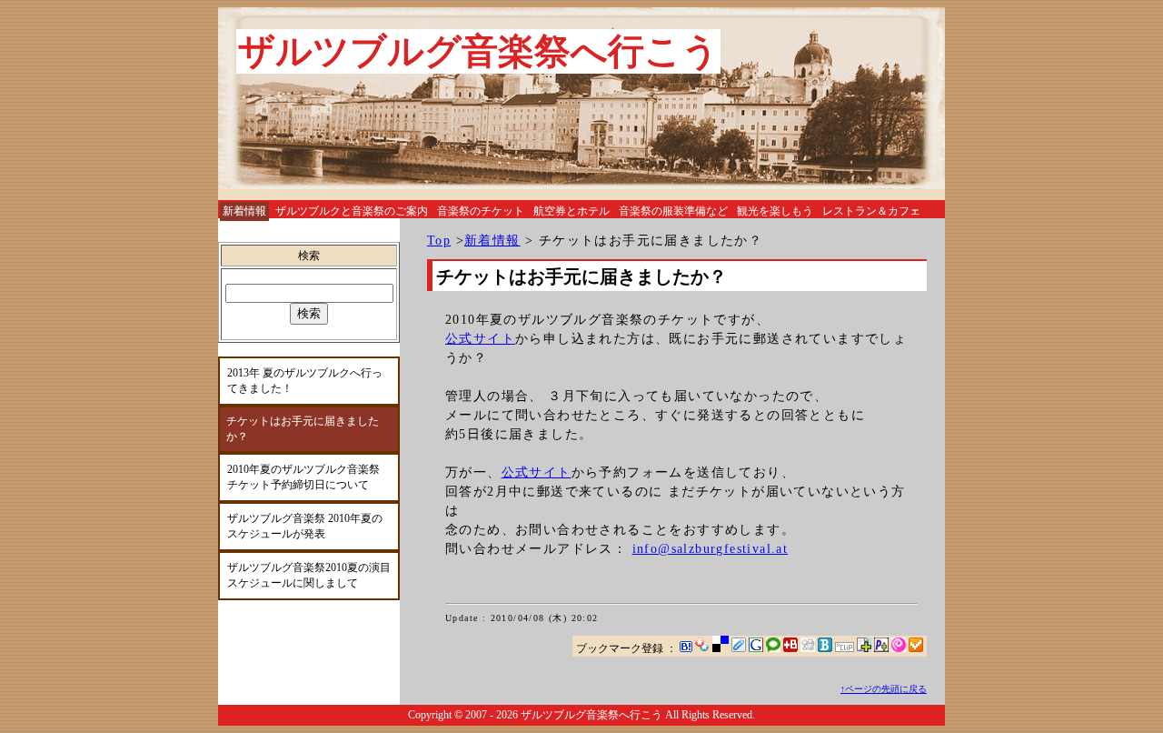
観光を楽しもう (775, 211)
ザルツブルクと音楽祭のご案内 (351, 211)
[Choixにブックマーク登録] (916, 648)
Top (439, 240)
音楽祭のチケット (480, 211)
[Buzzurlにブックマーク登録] (790, 648)
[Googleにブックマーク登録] (756, 648)
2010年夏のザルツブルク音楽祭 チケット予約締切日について (303, 477)
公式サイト (480, 339)
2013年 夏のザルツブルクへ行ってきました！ (305, 380)
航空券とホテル (571, 211)
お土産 (239, 232)
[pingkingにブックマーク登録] (898, 648)
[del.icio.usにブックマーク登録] (720, 648)
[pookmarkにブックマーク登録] (881, 648)
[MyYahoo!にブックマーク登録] (702, 648)
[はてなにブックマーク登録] (686, 648)
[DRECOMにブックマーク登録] (844, 648)
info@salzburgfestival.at (710, 549)
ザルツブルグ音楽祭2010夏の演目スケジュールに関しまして (309, 575)
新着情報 (492, 240)
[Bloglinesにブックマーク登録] (825, 648)
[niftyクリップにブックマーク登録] (864, 648)
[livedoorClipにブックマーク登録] (738, 648)
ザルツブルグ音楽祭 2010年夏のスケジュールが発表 (305, 526)
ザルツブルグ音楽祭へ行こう (478, 51)
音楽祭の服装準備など (673, 211)
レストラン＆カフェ (871, 211)
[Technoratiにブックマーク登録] (773, 648)
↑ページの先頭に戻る (883, 689)
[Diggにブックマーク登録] (807, 648)
